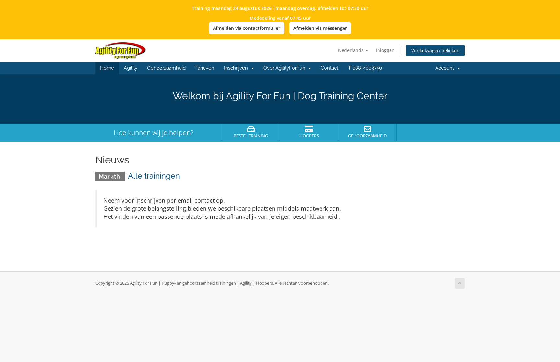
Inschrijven (237, 68)
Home (107, 68)
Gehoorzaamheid (166, 68)
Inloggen (385, 50)
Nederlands (351, 50)
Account (446, 68)
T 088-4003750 (365, 68)
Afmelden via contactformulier (246, 28)
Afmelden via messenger (320, 28)
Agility (130, 68)
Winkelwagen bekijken (435, 50)
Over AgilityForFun (285, 68)
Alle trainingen (154, 176)
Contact (329, 68)
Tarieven (204, 68)
